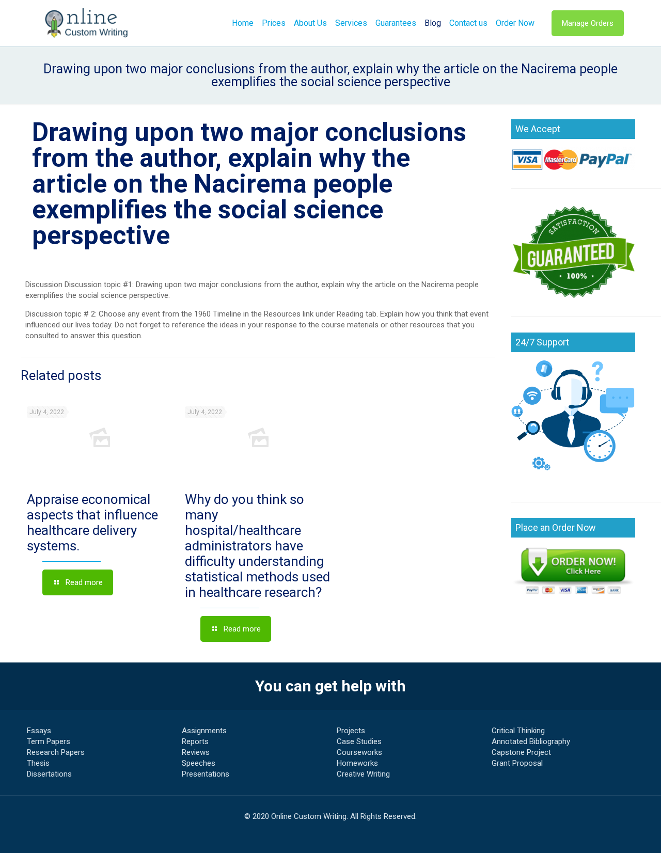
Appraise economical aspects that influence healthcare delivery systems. (92, 523)
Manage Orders (587, 23)
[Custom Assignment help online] (86, 23)
